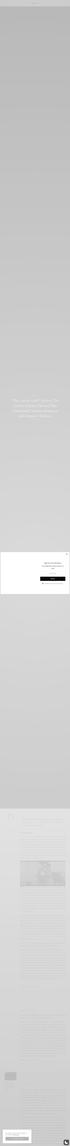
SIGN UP (53, 579)
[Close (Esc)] (67, 555)
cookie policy (16, 1134)
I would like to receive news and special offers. (53, 583)
